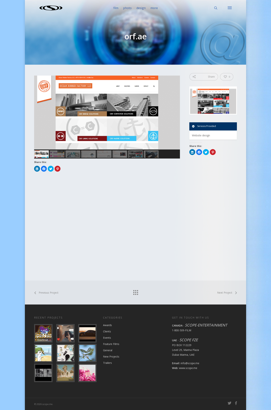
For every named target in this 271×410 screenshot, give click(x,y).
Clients (107, 331)
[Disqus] (108, 225)
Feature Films (111, 344)
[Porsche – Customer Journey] (66, 333)
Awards (107, 325)
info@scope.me (190, 363)
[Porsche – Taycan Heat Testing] (88, 333)
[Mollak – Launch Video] (44, 353)
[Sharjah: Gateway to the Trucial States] (44, 373)
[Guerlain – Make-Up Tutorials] (88, 373)
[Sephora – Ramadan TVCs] (66, 353)
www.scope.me (188, 368)
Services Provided (206, 126)
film (115, 8)
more (154, 8)
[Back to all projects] (135, 291)
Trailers (107, 363)
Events (107, 337)
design (141, 8)
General (107, 350)
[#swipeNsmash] (44, 333)
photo (127, 8)
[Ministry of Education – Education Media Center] (88, 353)
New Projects (111, 356)
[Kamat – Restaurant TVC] (66, 373)
